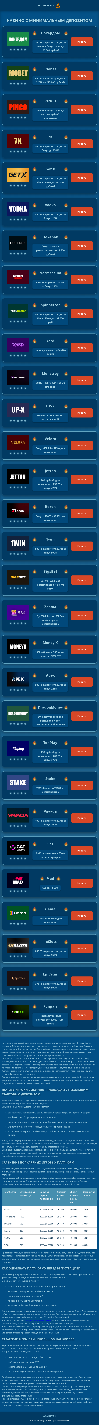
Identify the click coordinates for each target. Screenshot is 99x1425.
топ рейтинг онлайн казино (38, 1320)
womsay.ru (49, 1416)
